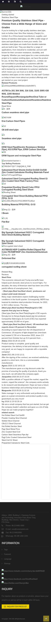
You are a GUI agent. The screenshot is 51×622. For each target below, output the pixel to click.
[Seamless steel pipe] (3, 135)
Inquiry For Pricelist (17, 606)
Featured (7, 554)
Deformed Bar (9, 258)
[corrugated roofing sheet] (13, 263)
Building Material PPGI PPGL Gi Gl (18, 204)
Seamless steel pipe (11, 138)
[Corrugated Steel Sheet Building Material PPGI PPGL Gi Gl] (9, 192)
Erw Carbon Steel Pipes (13, 121)
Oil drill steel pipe (10, 130)
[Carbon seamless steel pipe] (6, 109)
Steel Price (6, 277)
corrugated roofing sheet (14, 267)
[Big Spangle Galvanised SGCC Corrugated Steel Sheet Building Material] (25, 228)
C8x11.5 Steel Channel (11, 423)
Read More (6, 106)
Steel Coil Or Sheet (10, 440)
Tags (6, 550)
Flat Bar (5, 222)
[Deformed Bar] (9, 254)
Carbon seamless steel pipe (15, 112)
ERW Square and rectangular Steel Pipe (21, 156)
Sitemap (7, 563)
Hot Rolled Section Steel (12, 426)
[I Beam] (9, 209)
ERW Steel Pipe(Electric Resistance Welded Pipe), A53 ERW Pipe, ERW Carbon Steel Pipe (24, 148)
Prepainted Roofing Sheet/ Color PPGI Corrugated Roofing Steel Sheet (20, 188)
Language (7, 559)
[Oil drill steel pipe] (4, 126)
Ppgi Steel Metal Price (11, 429)
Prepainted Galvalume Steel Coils (15, 443)
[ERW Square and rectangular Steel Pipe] (4, 152)
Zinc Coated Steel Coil (11, 432)
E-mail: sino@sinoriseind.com (17, 529)
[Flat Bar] (5, 218)
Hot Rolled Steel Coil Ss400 (13, 415)
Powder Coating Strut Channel (14, 418)
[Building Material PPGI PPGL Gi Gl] (18, 201)
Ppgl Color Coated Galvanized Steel (16, 437)
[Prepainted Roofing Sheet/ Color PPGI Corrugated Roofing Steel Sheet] (4, 183)
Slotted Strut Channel (10, 421)
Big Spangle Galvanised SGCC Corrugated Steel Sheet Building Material (23, 233)
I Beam (5, 213)
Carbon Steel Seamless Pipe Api (15, 434)
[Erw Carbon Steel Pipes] (6, 117)
